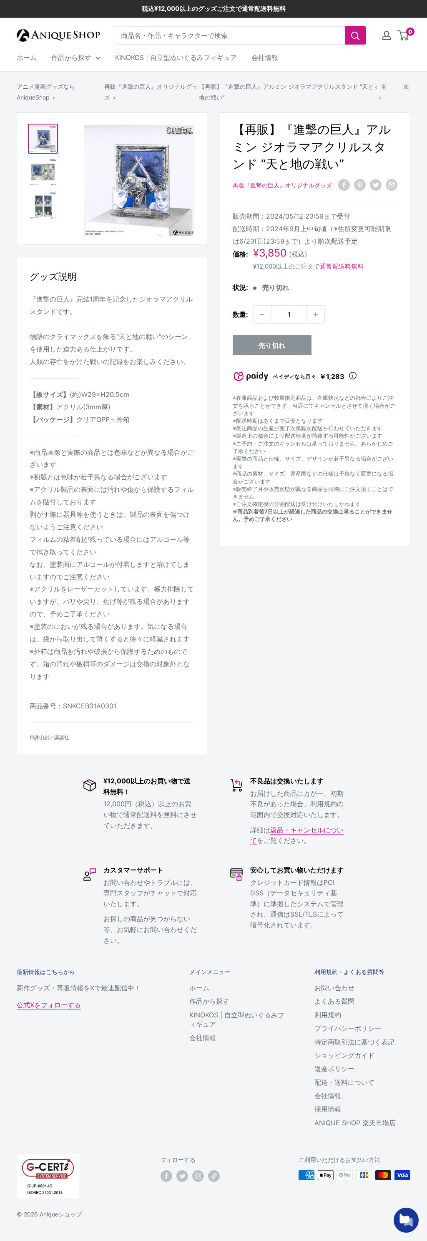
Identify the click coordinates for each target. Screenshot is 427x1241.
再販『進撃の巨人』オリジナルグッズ (282, 185)
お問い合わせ (334, 988)
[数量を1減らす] (262, 314)
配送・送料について (344, 1082)
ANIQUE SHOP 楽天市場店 (355, 1123)
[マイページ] (386, 35)
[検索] (355, 35)
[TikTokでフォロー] (214, 1176)
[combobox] (230, 35)
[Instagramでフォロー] (198, 1176)
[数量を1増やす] (315, 314)
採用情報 (327, 1109)
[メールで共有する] (391, 184)
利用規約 (327, 1015)
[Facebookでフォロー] (166, 1176)
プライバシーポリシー (347, 1028)
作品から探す (71, 57)
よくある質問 (334, 1001)
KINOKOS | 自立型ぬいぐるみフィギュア (176, 57)
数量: (240, 314)
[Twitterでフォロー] (182, 1176)
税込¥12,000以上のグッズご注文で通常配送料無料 (214, 8)
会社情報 (264, 57)
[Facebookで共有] (344, 184)
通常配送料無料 (342, 266)
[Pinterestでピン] (360, 184)
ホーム (27, 57)
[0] (403, 35)
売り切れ (272, 345)
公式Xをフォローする (49, 1005)
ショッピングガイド (344, 1055)
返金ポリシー (334, 1068)
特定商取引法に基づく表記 (354, 1042)
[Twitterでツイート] (376, 184)
